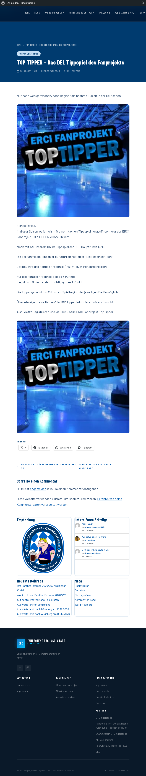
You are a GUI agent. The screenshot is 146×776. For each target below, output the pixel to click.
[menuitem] (3, 3)
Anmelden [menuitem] (13, 2)
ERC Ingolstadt (104, 717)
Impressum (22, 690)
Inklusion (104, 12)
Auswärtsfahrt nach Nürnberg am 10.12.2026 (43, 609)
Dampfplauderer (93, 553)
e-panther (90, 540)
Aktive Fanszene (104, 739)
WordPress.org (83, 604)
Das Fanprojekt (53, 12)
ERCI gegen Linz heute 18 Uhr (96, 549)
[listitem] (20, 668)
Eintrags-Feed (83, 595)
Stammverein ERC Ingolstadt (111, 733)
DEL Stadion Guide (124, 12)
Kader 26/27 (87, 523)
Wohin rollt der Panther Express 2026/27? (41, 595)
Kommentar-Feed (85, 599)
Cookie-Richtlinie (105, 696)
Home (27, 12)
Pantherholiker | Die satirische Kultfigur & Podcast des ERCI (112, 725)
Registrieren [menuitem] (28, 2)
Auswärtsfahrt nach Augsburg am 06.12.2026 (43, 613)
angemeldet (38, 489)
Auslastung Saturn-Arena (94, 536)
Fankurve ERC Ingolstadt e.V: (111, 745)
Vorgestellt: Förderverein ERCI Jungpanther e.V (48, 466)
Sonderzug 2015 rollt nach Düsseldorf (95, 466)
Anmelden (80, 590)
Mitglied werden (64, 690)
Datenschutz (23, 685)
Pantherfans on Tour (81, 12)
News (37, 12)
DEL (98, 751)
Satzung (100, 703)
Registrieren (82, 585)
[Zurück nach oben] (138, 770)
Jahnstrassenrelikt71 (95, 527)
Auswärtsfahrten (65, 696)
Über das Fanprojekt (67, 685)
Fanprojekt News (28, 53)
